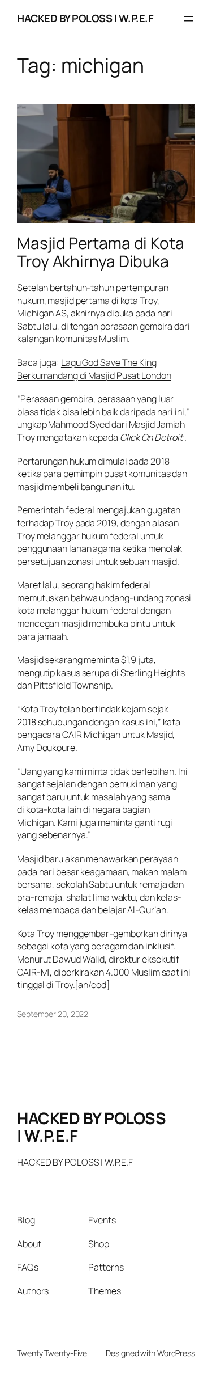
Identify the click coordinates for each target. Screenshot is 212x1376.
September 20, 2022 (52, 1013)
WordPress (176, 1353)
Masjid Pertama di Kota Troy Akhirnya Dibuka (100, 252)
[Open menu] (188, 19)
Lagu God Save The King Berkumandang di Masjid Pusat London (94, 369)
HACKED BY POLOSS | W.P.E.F (85, 18)
